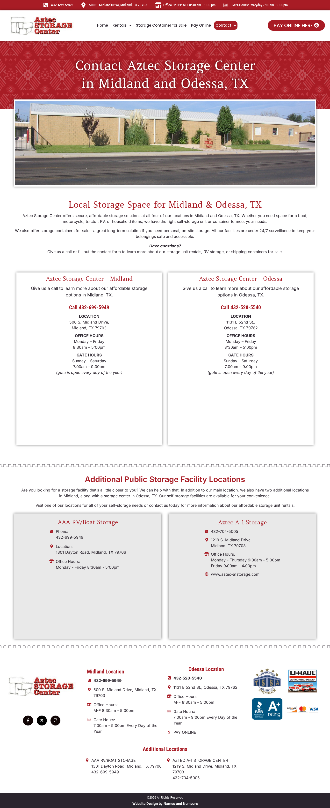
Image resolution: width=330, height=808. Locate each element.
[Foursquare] (55, 721)
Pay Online (201, 25)
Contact (223, 25)
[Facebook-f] (28, 721)
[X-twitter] (42, 721)
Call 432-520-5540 (241, 307)
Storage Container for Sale (161, 25)
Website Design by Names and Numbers (165, 803)
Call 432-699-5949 (89, 307)
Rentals (120, 25)
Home (102, 25)
